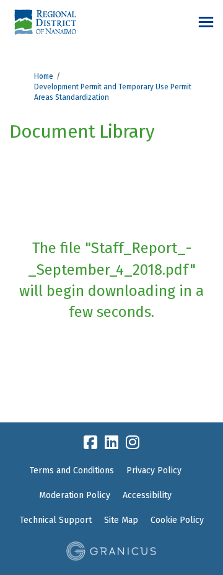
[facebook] (90, 442)
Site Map (121, 520)
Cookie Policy (177, 520)
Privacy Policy (153, 470)
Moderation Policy (74, 495)
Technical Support (56, 520)
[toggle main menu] (206, 22)
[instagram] (132, 442)
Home (43, 76)
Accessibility (147, 495)
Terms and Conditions (72, 470)
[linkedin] (111, 442)
